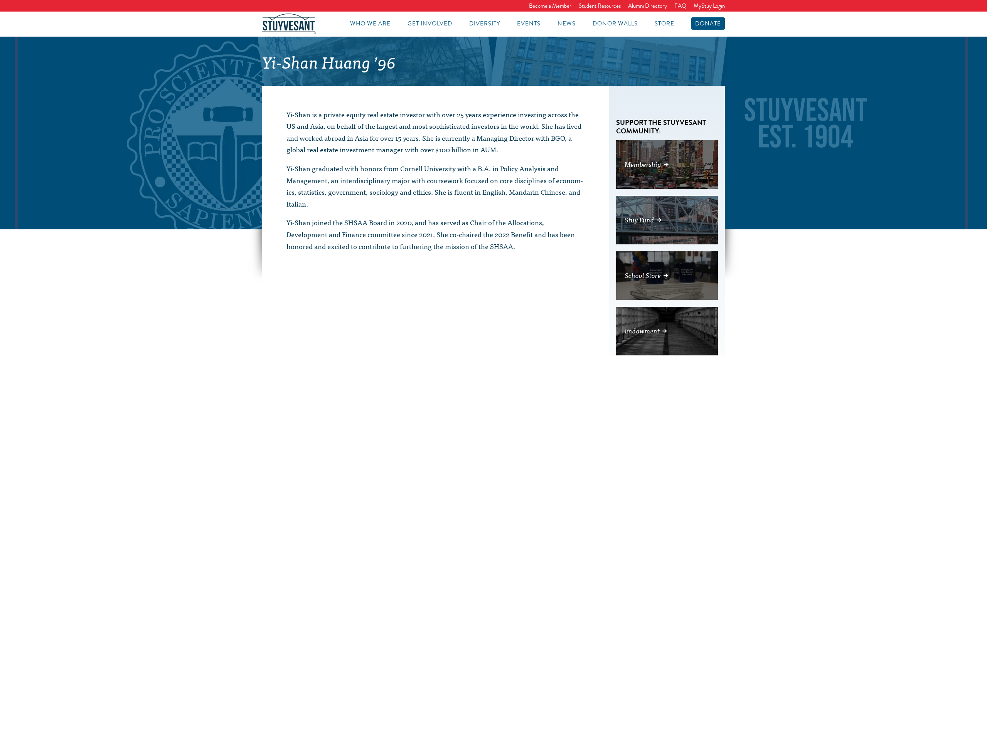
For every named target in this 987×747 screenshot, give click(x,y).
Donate (708, 23)
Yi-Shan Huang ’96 (329, 61)
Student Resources (600, 6)
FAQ (680, 6)
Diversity (484, 23)
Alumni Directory (647, 6)
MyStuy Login (709, 6)
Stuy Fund (639, 219)
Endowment (642, 330)
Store (664, 23)
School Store (643, 275)
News (567, 23)
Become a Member (550, 6)
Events (529, 23)
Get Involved (430, 23)
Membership (643, 164)
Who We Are (370, 23)
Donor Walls (615, 23)
